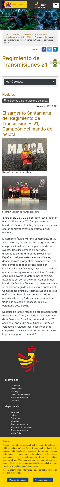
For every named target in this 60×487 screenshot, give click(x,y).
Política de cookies (17, 480)
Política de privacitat (20, 395)
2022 (29, 37)
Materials (15, 421)
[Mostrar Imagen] (24, 154)
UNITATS (16, 34)
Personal (15, 412)
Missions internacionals (21, 427)
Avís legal (15, 391)
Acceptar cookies (43, 480)
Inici (7, 34)
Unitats (14, 415)
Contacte (15, 400)
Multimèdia (16, 433)
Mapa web (15, 386)
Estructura (15, 418)
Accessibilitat (17, 388)
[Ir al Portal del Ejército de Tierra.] (30, 19)
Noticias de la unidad (15, 37)
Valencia (27, 34)
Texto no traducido (42, 34)
